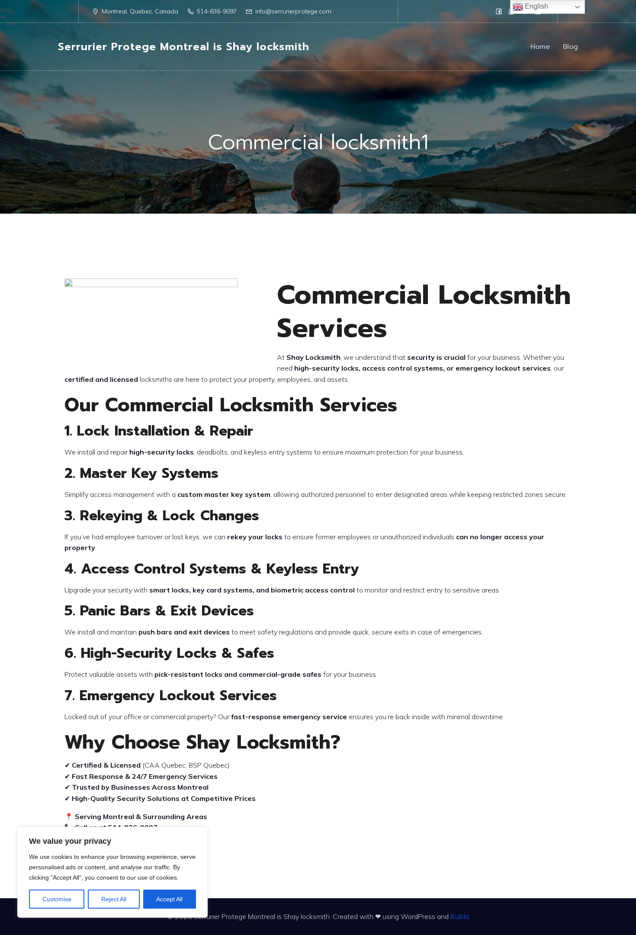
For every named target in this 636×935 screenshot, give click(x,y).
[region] (112, 872)
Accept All (169, 899)
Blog (570, 47)
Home (540, 47)
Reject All (113, 899)
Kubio (459, 916)
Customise (56, 899)
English (535, 6)
